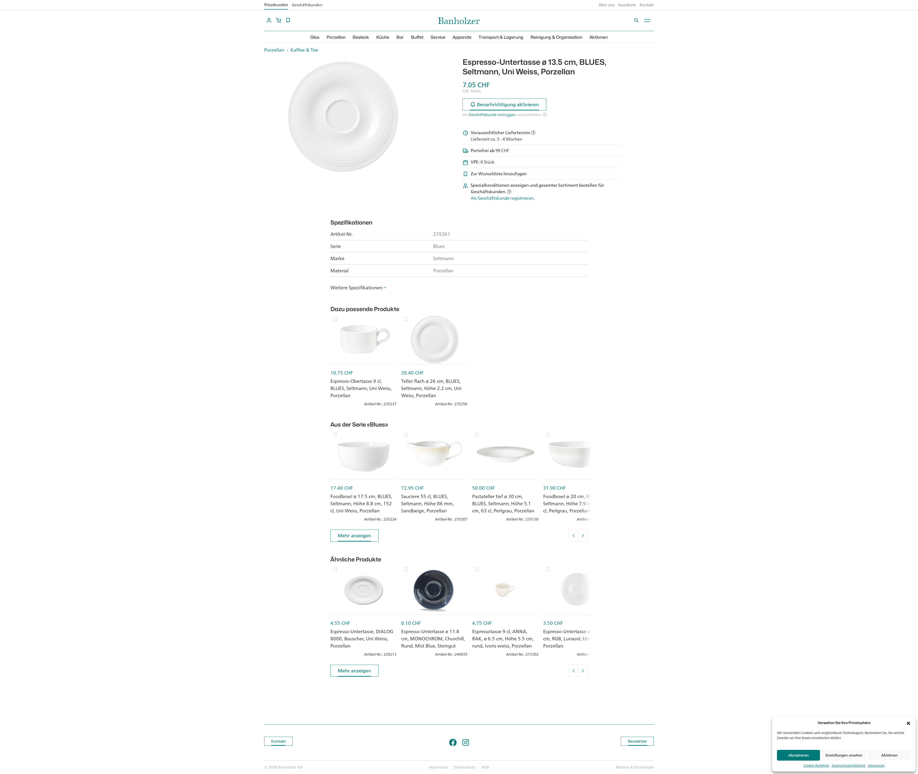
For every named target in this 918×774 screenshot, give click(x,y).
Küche (382, 37)
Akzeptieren (798, 755)
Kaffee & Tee (304, 50)
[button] (908, 722)
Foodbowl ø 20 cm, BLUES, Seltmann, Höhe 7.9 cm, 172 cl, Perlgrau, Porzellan (574, 503)
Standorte (627, 4)
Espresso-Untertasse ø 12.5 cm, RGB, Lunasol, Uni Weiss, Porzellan (574, 638)
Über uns (606, 4)
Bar (400, 37)
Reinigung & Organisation (556, 37)
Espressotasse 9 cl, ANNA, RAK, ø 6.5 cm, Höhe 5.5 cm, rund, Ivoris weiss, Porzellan (503, 638)
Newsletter (637, 741)
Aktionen (599, 37)
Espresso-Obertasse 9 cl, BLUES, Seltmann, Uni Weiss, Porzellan (361, 388)
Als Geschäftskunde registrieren (502, 198)
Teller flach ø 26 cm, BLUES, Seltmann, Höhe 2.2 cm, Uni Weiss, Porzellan (431, 388)
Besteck (361, 37)
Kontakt (647, 4)
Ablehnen (889, 755)
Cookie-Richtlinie (816, 765)
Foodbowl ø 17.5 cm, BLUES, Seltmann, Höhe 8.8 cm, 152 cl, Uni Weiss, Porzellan (361, 503)
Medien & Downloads (635, 767)
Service (438, 37)
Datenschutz (464, 767)
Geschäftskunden (307, 4)
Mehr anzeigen (354, 535)
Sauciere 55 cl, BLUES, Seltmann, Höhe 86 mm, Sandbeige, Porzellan (427, 503)
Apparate (462, 37)
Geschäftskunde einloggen (492, 114)
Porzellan (336, 37)
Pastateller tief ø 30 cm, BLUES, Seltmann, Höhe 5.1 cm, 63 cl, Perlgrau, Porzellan (503, 503)
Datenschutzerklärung (848, 765)
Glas (314, 37)
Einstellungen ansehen (843, 755)
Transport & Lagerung (501, 37)
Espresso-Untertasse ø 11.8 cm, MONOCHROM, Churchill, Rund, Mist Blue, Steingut (433, 638)
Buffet (417, 37)
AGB (485, 767)
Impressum (876, 765)
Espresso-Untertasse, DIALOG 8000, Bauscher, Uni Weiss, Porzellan (361, 638)
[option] (343, 116)
